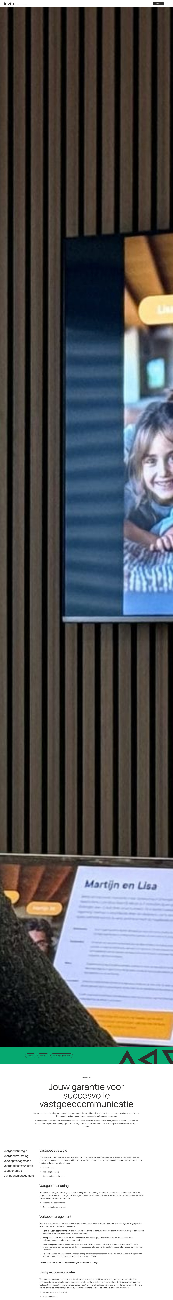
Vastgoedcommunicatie (19, 1166)
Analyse (30, 1056)
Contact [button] (158, 3)
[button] (168, 3)
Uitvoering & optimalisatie (61, 1056)
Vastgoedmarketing (16, 1156)
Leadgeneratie (13, 1170)
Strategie (43, 1056)
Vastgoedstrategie (15, 1151)
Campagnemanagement (19, 1175)
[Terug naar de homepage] (17, 3)
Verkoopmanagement (17, 1161)
